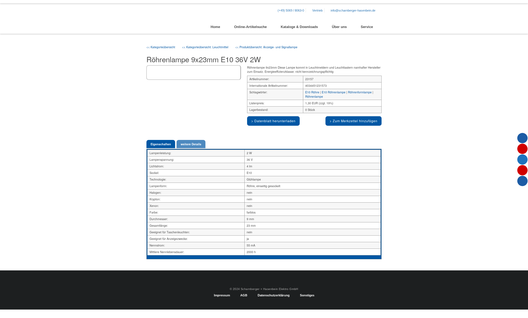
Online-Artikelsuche (250, 27)
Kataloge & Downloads (299, 27)
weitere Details (191, 144)
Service (367, 27)
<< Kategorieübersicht (160, 47)
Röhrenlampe (314, 96)
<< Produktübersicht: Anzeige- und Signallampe (266, 47)
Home (215, 27)
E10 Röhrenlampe (333, 92)
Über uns (339, 27)
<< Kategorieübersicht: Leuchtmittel (205, 47)
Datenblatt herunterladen (275, 121)
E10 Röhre (312, 92)
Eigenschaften (161, 144)
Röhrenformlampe (360, 92)
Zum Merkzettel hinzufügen (355, 121)
